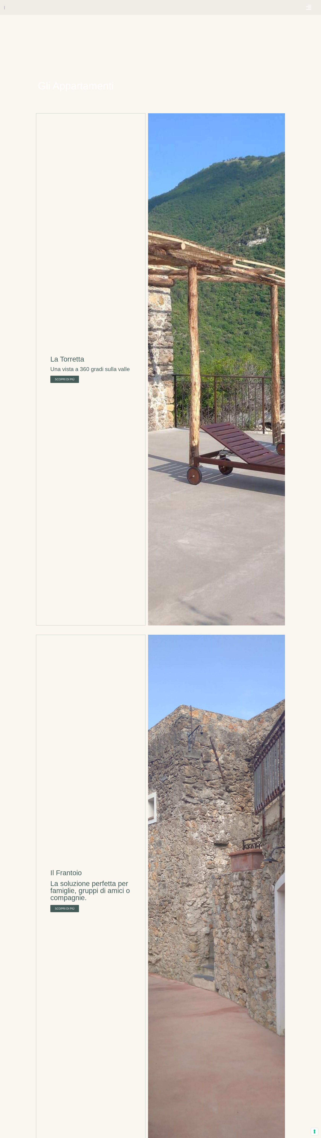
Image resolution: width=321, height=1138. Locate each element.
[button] (309, 7)
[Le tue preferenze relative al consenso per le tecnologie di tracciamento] (314, 1131)
